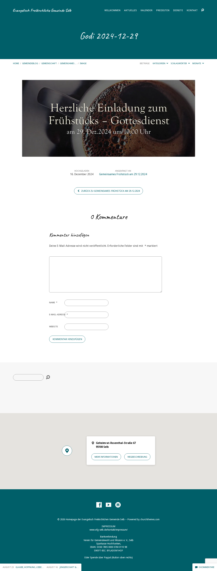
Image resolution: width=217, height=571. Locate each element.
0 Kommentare (206, 567)
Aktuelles (130, 10)
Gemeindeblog (30, 63)
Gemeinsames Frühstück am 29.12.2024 (123, 174)
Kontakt (192, 10)
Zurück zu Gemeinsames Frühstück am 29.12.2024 (110, 191)
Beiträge (145, 63)
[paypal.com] (118, 505)
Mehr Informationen (106, 457)
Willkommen (112, 10)
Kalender (146, 10)
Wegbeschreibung (137, 457)
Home (16, 63)
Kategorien (159, 63)
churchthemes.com (150, 519)
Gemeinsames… (68, 63)
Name (53, 302)
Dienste (178, 10)
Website (53, 326)
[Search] (48, 377)
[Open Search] (202, 10)
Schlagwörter (179, 63)
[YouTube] (108, 505)
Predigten (162, 10)
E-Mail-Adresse (58, 314)
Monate (197, 63)
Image (83, 63)
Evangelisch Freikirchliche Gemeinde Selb (42, 10)
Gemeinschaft (49, 63)
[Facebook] (99, 505)
